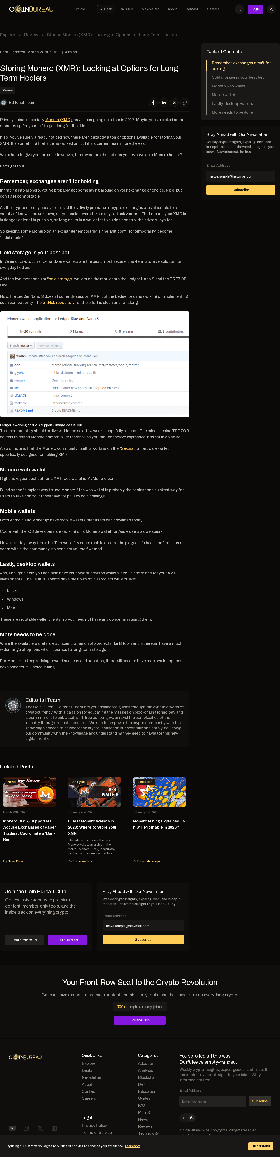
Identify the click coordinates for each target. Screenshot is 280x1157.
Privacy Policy (94, 1125)
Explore (79, 9)
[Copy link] (185, 102)
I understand (261, 1146)
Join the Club (139, 1020)
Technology (148, 1133)
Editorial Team (22, 102)
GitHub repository (58, 302)
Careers (213, 9)
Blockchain (148, 1077)
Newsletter (150, 9)
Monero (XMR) (58, 120)
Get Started (67, 940)
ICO (141, 1105)
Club (129, 9)
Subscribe (143, 939)
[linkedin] (164, 102)
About (172, 9)
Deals (108, 9)
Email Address (114, 916)
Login (255, 9)
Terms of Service (97, 1132)
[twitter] (174, 103)
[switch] (187, 1117)
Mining (144, 1112)
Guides (144, 1098)
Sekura (127, 448)
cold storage (60, 279)
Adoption (146, 1063)
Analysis (145, 1070)
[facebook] (153, 102)
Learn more (21, 940)
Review (31, 34)
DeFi (142, 1084)
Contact (192, 9)
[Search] (239, 9)
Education (147, 1091)
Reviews (145, 1126)
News (143, 1119)
